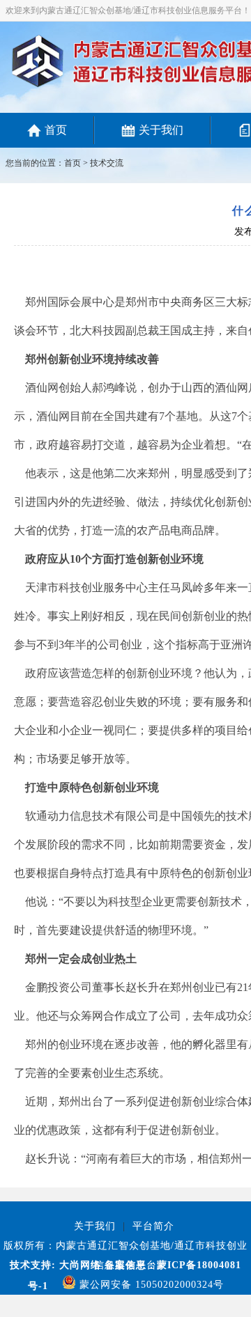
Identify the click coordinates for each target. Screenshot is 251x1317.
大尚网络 (78, 1265)
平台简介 (153, 1226)
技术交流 (106, 163)
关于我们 (161, 130)
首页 (56, 130)
